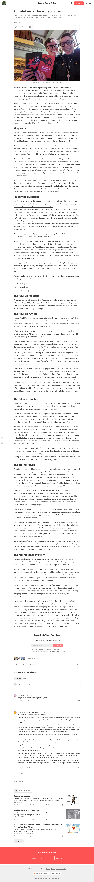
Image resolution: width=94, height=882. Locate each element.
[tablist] (21, 678)
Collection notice (61, 869)
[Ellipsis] (79, 695)
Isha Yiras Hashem (23, 695)
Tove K (15, 21)
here (76, 263)
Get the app (56, 873)
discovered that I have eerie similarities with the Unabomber (50, 601)
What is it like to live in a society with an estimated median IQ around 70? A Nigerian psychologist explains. (37, 830)
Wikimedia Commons (55, 82)
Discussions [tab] (27, 791)
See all (17, 841)
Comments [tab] (18, 678)
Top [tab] (16, 791)
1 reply (22, 773)
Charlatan (30, 833)
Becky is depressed (22, 796)
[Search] (67, 3)
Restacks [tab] (25, 678)
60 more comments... (20, 781)
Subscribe (78, 3)
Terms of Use (55, 649)
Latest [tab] (20, 791)
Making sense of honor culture (26, 810)
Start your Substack (42, 873)
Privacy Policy (61, 651)
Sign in (88, 3)
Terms (53, 869)
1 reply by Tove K (24, 706)
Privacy (48, 869)
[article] (47, 800)
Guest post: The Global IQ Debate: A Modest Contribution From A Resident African (38, 826)
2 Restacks (35, 658)
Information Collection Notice (46, 651)
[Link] (11, 128)
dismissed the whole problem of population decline (33, 207)
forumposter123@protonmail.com (28, 712)
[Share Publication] (71, 3)
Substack (38, 878)
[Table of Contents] (2, 441)
